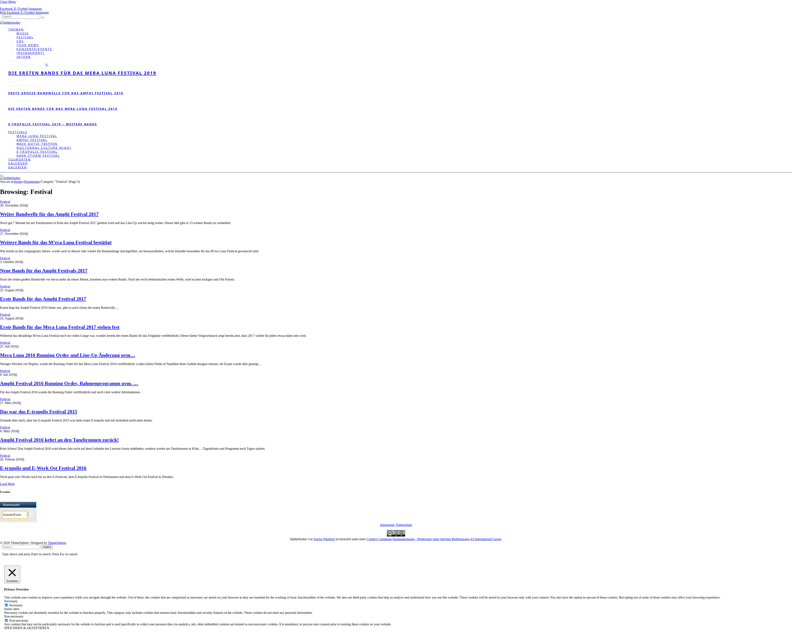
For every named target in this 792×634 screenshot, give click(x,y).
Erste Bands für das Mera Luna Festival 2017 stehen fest (59, 327)
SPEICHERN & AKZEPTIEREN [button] (26, 628)
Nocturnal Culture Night (44, 148)
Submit (47, 546)
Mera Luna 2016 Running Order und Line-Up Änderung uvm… (67, 355)
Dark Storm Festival (38, 155)
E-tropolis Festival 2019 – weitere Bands (52, 124)
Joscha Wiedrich (324, 539)
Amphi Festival (31, 140)
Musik (22, 33)
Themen (16, 29)
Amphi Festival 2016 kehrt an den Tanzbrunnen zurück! (59, 440)
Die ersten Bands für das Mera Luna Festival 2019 (82, 73)
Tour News (27, 45)
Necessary (15, 605)
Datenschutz (404, 525)
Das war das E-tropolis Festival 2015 (38, 411)
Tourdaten (19, 159)
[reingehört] (30, 53)
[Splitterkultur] (10, 22)
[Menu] (1, 175)
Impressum (387, 525)
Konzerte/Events (34, 49)
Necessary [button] (11, 601)
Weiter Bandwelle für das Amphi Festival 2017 (49, 214)
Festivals (18, 132)
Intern (23, 57)
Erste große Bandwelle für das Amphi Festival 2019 (65, 93)
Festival (25, 37)
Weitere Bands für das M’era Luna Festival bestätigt (56, 242)
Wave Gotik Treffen (37, 144)
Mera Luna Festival (36, 136)
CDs (20, 41)
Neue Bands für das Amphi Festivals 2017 (43, 270)
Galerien (17, 167)
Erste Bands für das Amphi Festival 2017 (43, 299)
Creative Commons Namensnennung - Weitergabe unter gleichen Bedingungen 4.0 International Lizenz (434, 539)
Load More (7, 484)
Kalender (18, 163)
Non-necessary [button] (14, 616)
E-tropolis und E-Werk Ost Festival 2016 (43, 468)
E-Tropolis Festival (37, 152)
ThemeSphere (57, 543)
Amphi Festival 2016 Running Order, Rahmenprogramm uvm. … (69, 383)
